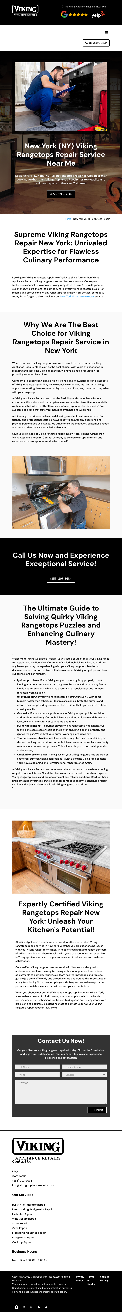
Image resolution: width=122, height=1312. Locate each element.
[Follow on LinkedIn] (39, 1307)
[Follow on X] (24, 1307)
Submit (98, 1110)
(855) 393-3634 (97, 43)
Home (68, 218)
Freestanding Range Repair (29, 1233)
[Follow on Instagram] (31, 1307)
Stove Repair (20, 1223)
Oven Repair (19, 1228)
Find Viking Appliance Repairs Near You (85, 6)
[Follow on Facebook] (16, 1307)
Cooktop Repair (21, 1242)
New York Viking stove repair (77, 296)
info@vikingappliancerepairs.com (33, 1185)
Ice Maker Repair (22, 1214)
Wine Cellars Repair (24, 1218)
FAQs (15, 1171)
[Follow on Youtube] (46, 1307)
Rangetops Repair (23, 1237)
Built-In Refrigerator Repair (28, 1204)
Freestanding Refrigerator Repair (32, 1209)
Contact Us (19, 1176)
